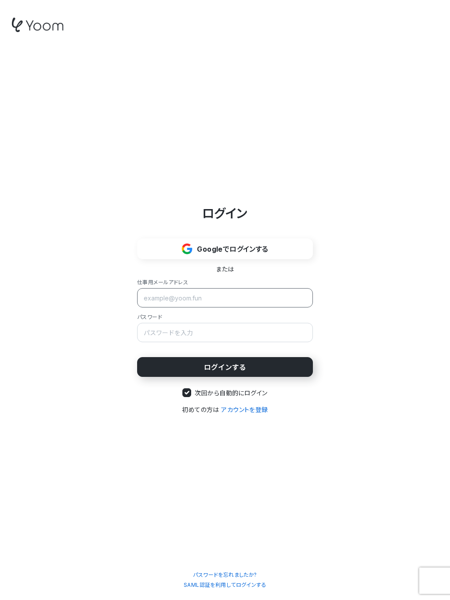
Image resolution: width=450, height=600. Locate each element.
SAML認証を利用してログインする (225, 585)
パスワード (149, 317)
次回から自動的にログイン (231, 393)
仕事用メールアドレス (162, 282)
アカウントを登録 (244, 409)
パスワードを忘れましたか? (225, 574)
